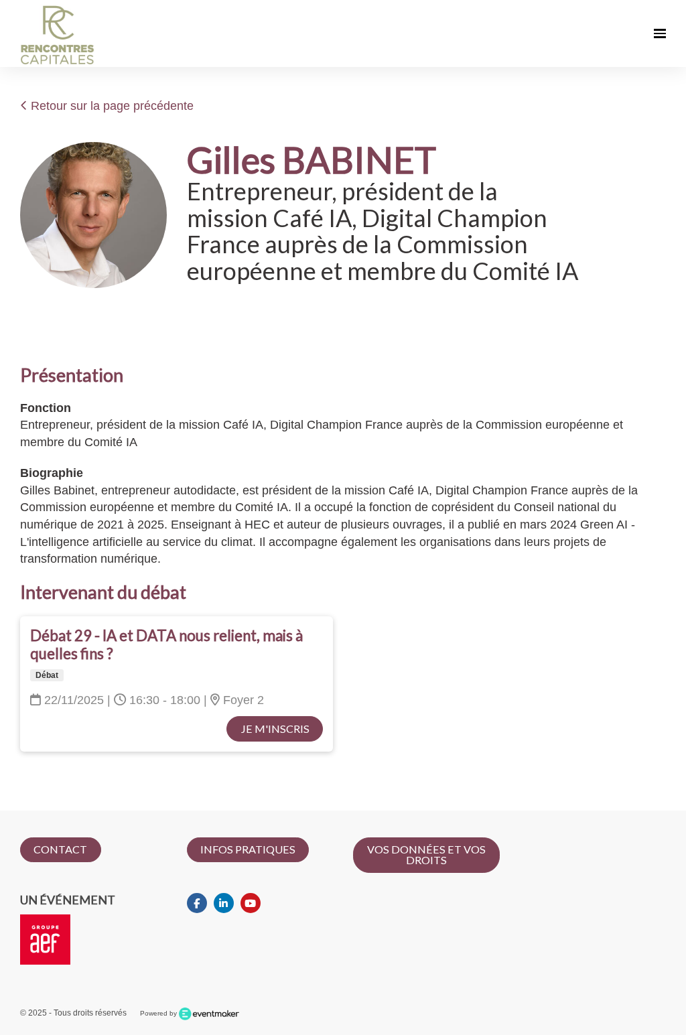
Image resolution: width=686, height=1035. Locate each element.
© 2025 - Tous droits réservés (73, 1013)
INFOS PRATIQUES (247, 849)
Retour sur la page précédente (110, 106)
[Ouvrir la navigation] (660, 33)
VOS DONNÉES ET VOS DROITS (426, 854)
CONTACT (60, 849)
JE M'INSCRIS (275, 728)
